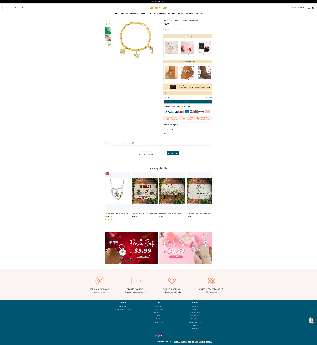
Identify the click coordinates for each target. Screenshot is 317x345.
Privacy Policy (194, 319)
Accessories (151, 13)
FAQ (158, 316)
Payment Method (158, 322)
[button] (14, 8)
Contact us (195, 306)
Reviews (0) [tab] (109, 143)
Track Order (199, 13)
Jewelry (143, 13)
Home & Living (161, 13)
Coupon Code (194, 328)
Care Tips (158, 319)
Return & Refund (158, 312)
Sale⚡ (116, 13)
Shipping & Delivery (158, 309)
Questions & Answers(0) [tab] (125, 143)
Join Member (190, 13)
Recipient (181, 13)
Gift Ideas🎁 (172, 13)
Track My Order (158, 306)
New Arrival (124, 13)
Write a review (172, 153)
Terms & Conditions (195, 316)
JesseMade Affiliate (195, 312)
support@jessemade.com (124, 309)
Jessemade (110, 342)
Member (195, 325)
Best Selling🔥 (134, 13)
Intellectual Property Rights (194, 322)
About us (194, 309)
